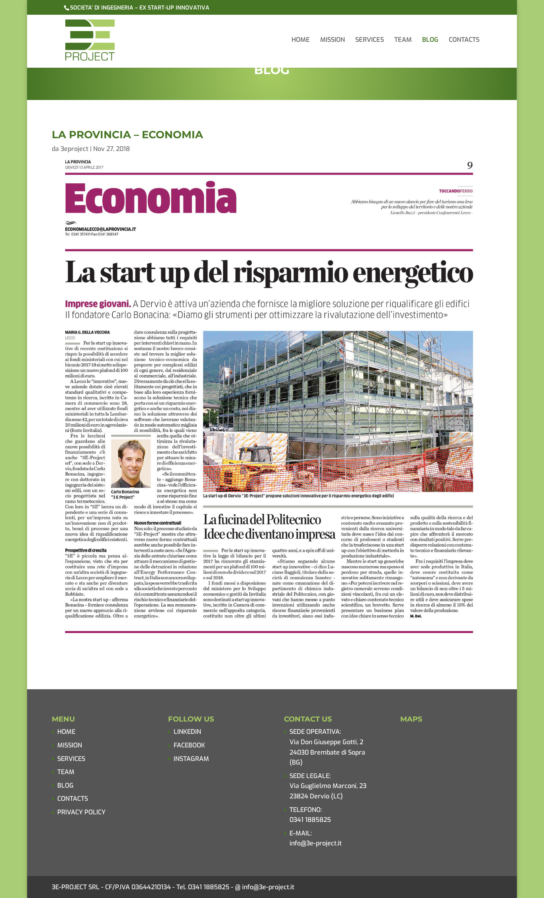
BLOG (430, 40)
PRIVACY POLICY (81, 812)
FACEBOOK (189, 745)
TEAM (403, 40)
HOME (301, 40)
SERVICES (369, 40)
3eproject (74, 149)
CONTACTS (464, 40)
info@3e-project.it (316, 843)
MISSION (332, 40)
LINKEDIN (187, 731)
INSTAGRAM (191, 759)
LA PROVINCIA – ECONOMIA (127, 134)
